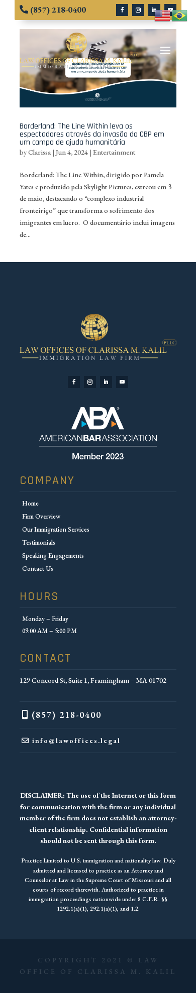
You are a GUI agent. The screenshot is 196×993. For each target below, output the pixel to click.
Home (30, 503)
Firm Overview (41, 516)
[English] (162, 14)
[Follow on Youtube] (122, 382)
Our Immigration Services (55, 529)
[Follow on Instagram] (138, 10)
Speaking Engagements (53, 555)
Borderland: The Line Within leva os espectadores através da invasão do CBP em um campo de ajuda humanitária (92, 134)
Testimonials (38, 542)
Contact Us (37, 568)
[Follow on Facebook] (122, 10)
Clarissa (39, 152)
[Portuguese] (179, 14)
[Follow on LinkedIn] (106, 382)
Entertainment (114, 152)
